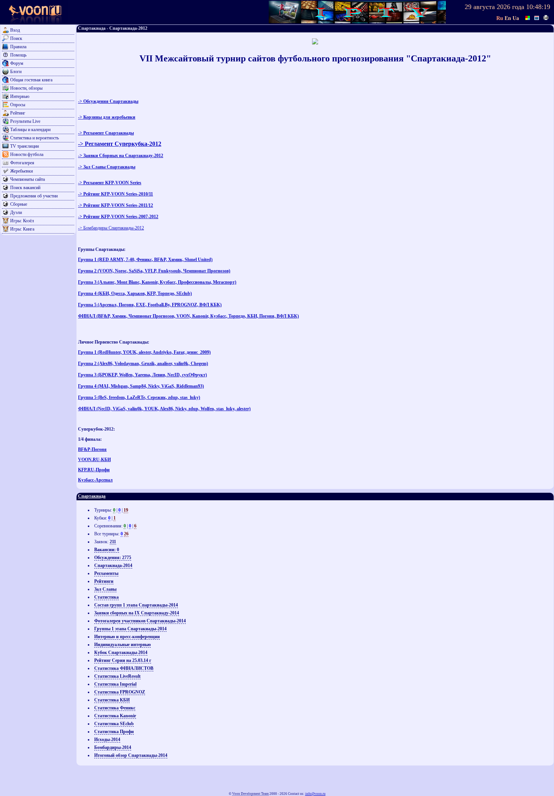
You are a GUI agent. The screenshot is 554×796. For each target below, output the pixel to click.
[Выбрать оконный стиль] (537, 17)
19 (126, 510)
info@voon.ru (315, 794)
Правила (18, 46)
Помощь (18, 55)
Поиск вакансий (25, 187)
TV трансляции (24, 146)
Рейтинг (17, 113)
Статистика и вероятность (34, 138)
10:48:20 (538, 7)
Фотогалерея (22, 162)
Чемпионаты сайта (27, 179)
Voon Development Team (250, 794)
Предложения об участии (34, 196)
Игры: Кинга (22, 229)
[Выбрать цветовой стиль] (528, 17)
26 (126, 533)
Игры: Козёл (22, 220)
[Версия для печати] (546, 17)
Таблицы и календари (30, 129)
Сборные (18, 204)
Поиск (16, 38)
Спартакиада (92, 496)
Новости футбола (26, 154)
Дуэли (16, 212)
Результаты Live (25, 121)
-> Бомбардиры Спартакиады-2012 (111, 228)
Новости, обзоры (26, 88)
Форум (16, 63)
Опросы (17, 104)
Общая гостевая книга (31, 80)
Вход (15, 30)
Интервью (19, 96)
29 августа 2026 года (494, 7)
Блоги (15, 71)
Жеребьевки (21, 171)
